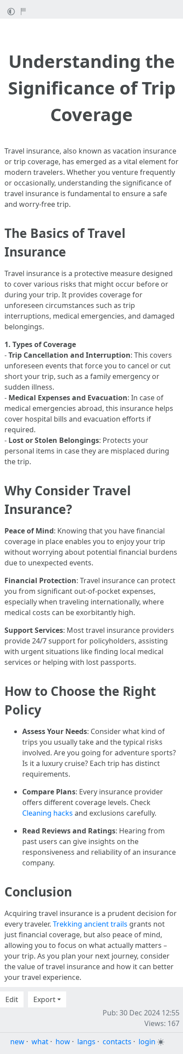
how (63, 1041)
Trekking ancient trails (90, 924)
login (147, 1041)
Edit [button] (11, 999)
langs (86, 1041)
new (17, 1041)
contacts (117, 1041)
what (40, 1041)
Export (44, 999)
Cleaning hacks (47, 813)
